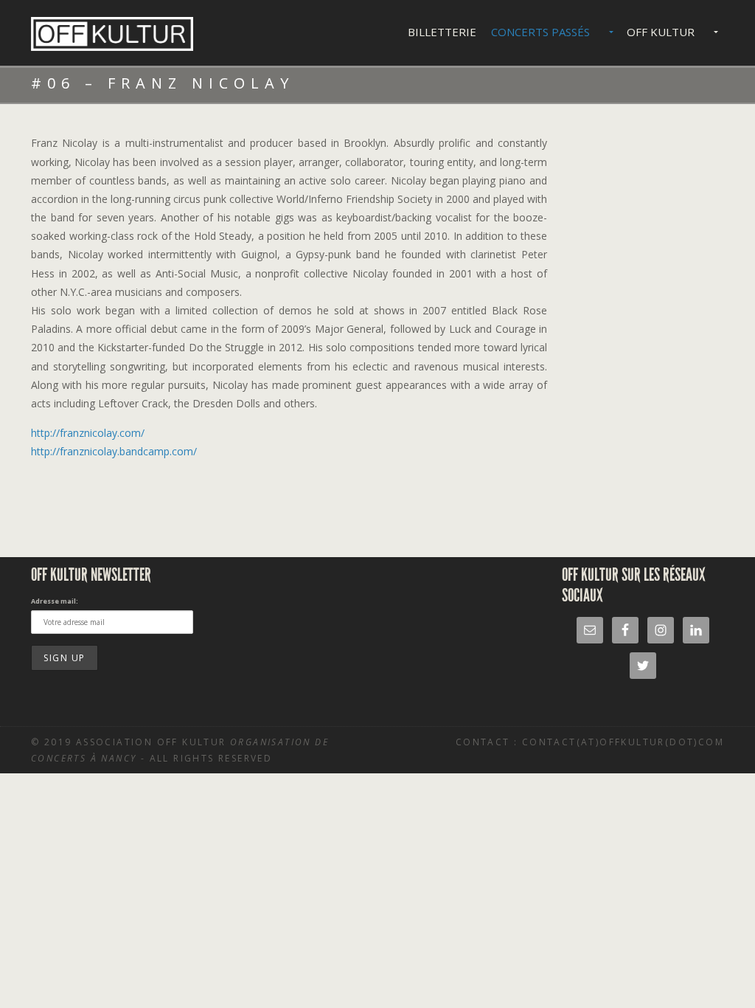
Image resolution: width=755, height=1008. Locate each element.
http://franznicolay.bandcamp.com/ (114, 451)
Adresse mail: (54, 601)
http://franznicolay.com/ (88, 433)
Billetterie (442, 31)
